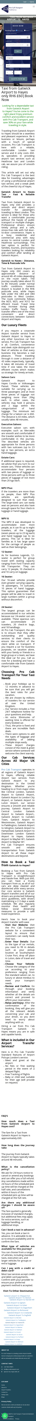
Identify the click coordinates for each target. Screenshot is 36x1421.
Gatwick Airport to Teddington (16, 1320)
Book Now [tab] (18, 26)
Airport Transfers (6, 1390)
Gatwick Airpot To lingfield (20, 1315)
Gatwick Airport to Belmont (14, 1342)
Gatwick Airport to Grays (12, 1339)
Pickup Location (11, 33)
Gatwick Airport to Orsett (12, 1332)
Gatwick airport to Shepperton (17, 1296)
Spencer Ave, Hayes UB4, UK (11, 1372)
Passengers (9, 69)
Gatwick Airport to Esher (16, 1305)
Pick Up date (10, 54)
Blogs (3, 1397)
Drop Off (9, 41)
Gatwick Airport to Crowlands (19, 1313)
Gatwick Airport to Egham (14, 1303)
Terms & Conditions (8, 1419)
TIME (7, 62)
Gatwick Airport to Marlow (13, 1327)
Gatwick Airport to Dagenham (19, 1308)
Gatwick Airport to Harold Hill (22, 1300)
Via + (18, 51)
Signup (32, 2)
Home (3, 1385)
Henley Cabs (4, 1394)
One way (20, 30)
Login (25, 2)
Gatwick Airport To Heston (20, 1298)
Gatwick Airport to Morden (12, 1318)
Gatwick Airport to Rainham (13, 1330)
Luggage (16, 69)
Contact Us (4, 1392)
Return (27, 30)
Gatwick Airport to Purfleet (15, 1337)
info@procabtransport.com (11, 1369)
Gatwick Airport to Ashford (13, 1344)
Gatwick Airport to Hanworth (14, 1322)
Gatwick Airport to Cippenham (13, 1325)
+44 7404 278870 (8, 1367)
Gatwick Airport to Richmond (16, 1310)
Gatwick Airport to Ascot (14, 1334)
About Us (4, 1387)
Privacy (17, 1419)
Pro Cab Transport (11, 769)
